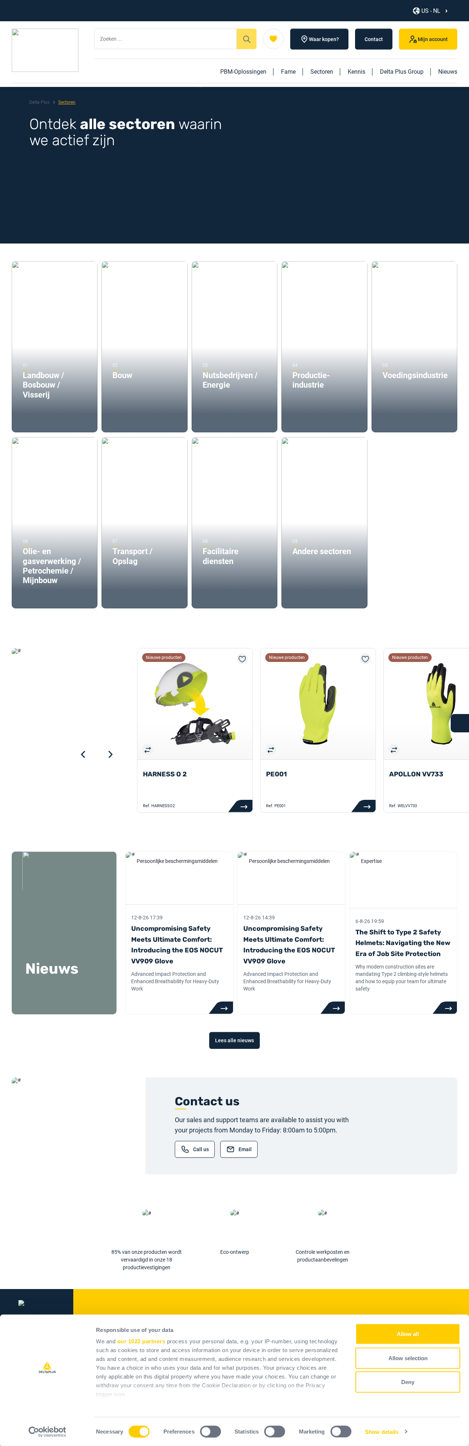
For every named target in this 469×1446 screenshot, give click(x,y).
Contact (374, 39)
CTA (220, 1008)
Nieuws (447, 71)
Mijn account (433, 39)
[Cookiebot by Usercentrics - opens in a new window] (47, 1431)
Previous (83, 754)
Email (245, 1149)
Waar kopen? (324, 39)
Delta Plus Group (402, 71)
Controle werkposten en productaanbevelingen (323, 1256)
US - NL (431, 10)
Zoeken (246, 39)
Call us (201, 1149)
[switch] (210, 1431)
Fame (288, 71)
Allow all (408, 1334)
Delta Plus (39, 102)
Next (111, 754)
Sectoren (321, 71)
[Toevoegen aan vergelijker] (147, 749)
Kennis (356, 71)
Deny (407, 1382)
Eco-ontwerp (234, 1252)
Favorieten (273, 39)
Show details (381, 1431)
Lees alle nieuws (234, 1040)
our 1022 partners (141, 1341)
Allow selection (408, 1358)
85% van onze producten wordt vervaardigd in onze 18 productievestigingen (146, 1259)
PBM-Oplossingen (243, 71)
